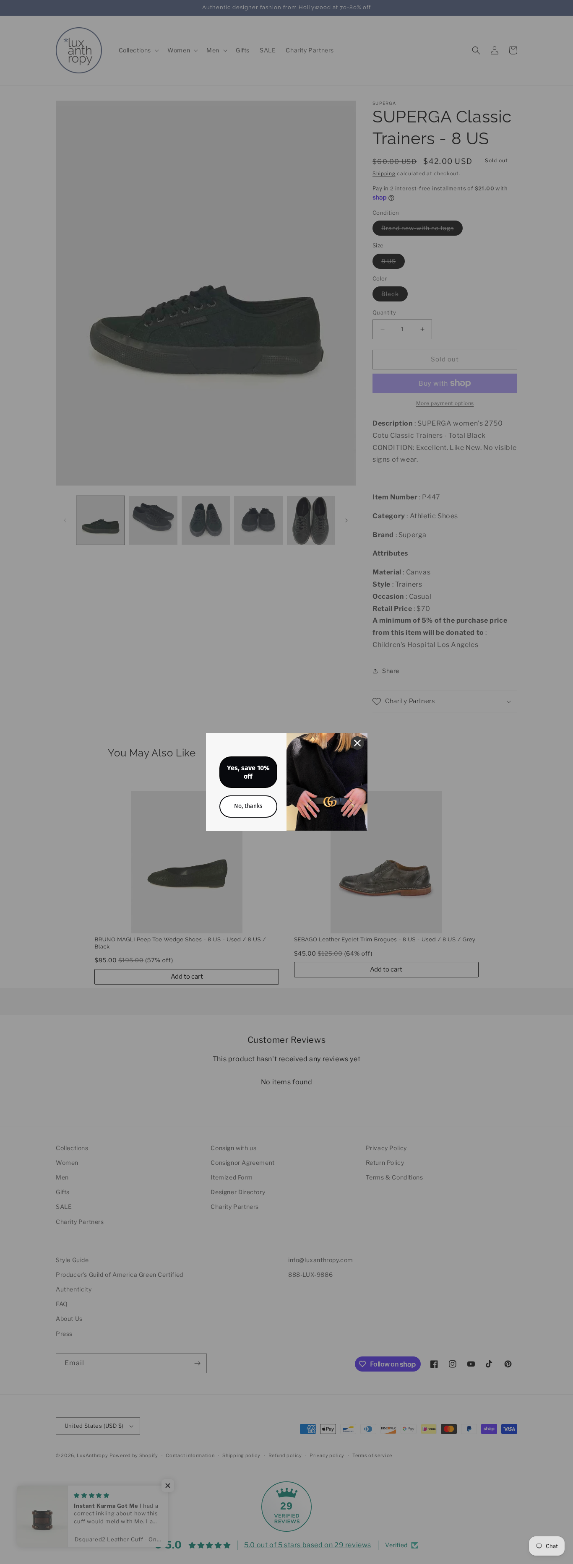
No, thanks (248, 806)
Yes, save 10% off (248, 772)
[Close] (357, 743)
